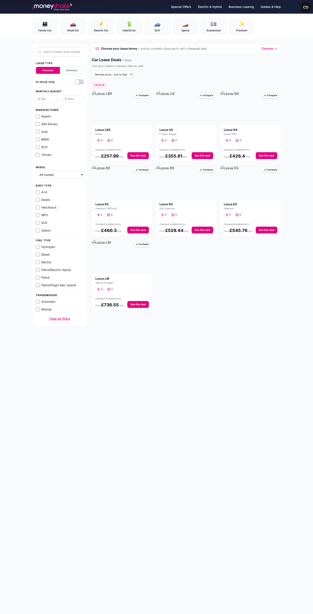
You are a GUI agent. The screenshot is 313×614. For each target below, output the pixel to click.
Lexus (99, 85)
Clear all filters (59, 318)
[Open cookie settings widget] (306, 7)
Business (72, 70)
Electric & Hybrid (210, 7)
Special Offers (181, 7)
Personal (47, 70)
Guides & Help (271, 7)
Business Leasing (241, 7)
